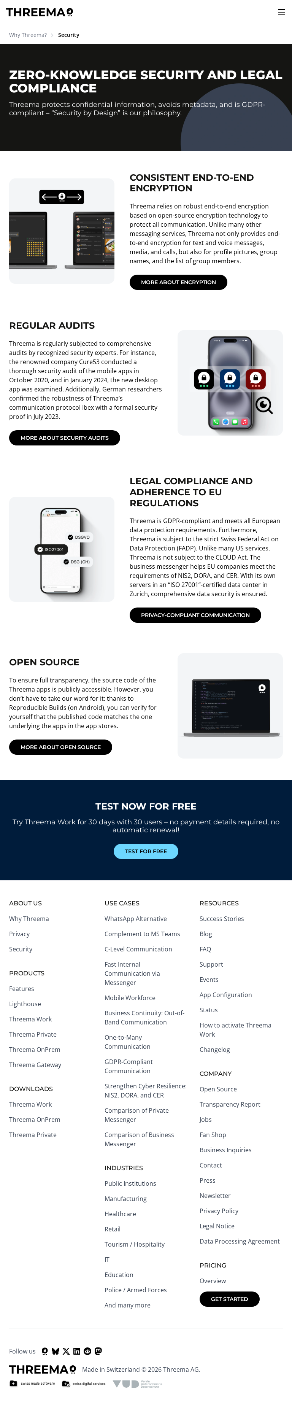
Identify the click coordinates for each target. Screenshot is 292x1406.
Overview (213, 1281)
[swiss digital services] (83, 1384)
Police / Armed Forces (136, 1290)
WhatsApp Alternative (136, 919)
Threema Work (30, 1019)
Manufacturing (126, 1198)
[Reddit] (87, 1351)
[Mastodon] (98, 1351)
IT (107, 1259)
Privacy (19, 934)
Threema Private (33, 1034)
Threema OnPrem (34, 1049)
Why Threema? (28, 34)
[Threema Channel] (44, 1351)
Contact (211, 1165)
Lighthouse (25, 1004)
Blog (206, 934)
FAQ (205, 949)
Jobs (206, 1119)
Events (209, 979)
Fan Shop (213, 1135)
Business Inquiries (226, 1150)
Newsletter (215, 1195)
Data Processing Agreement (240, 1241)
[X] (66, 1351)
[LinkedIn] (76, 1351)
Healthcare (120, 1214)
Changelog (215, 1049)
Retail (113, 1229)
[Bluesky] (55, 1351)
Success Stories (222, 919)
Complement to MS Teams (142, 934)
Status (209, 1010)
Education (119, 1275)
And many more (128, 1305)
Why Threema (29, 919)
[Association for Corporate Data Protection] (138, 1384)
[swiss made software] (32, 1384)
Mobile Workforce (130, 998)
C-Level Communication (138, 949)
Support (211, 964)
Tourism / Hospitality (135, 1244)
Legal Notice (217, 1226)
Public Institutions (130, 1183)
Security (20, 949)
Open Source (218, 1089)
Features (21, 989)
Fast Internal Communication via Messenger (132, 973)
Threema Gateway (35, 1065)
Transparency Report (230, 1104)
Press (208, 1180)
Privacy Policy (219, 1211)
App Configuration (226, 995)
